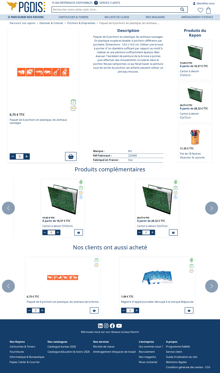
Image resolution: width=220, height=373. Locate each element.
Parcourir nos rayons (27, 17)
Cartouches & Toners (73, 17)
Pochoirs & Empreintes (81, 23)
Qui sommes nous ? (151, 346)
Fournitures (17, 351)
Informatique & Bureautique (27, 357)
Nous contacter (148, 362)
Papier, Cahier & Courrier (25, 362)
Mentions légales (176, 362)
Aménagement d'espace (197, 17)
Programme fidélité (178, 346)
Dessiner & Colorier (51, 23)
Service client (174, 351)
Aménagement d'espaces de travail (114, 351)
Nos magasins (147, 357)
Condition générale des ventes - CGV (188, 367)
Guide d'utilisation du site (181, 357)
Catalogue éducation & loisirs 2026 (69, 351)
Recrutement (147, 351)
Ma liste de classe (117, 17)
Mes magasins (155, 17)
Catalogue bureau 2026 (62, 346)
